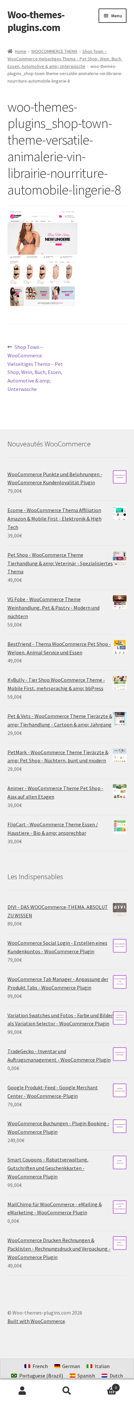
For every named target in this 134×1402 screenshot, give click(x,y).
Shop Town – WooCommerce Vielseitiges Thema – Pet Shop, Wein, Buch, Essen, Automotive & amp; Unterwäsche (64, 58)
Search (67, 1391)
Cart (103, 1385)
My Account (22, 1391)
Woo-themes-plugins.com (35, 21)
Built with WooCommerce (36, 1321)
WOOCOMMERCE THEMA (54, 51)
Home (20, 51)
